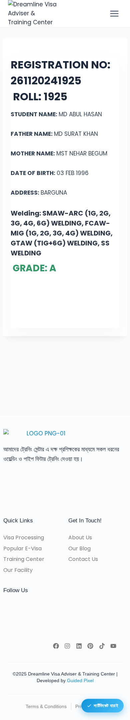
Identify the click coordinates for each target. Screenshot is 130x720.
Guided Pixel (80, 680)
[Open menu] (114, 13)
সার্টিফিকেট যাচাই (106, 705)
